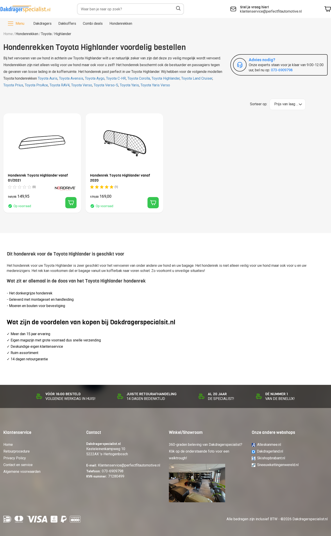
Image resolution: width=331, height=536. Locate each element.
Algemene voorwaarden (22, 471)
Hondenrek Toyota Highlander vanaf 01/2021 (38, 178)
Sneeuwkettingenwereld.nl (278, 465)
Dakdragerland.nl (270, 451)
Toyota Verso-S (106, 85)
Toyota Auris (47, 78)
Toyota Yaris (129, 85)
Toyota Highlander (166, 78)
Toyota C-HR (116, 78)
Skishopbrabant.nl (271, 458)
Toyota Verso (81, 85)
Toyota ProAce (36, 85)
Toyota (46, 34)
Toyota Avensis (71, 78)
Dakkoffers (67, 23)
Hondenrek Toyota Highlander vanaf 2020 (120, 178)
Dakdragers (42, 23)
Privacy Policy (14, 458)
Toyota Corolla (138, 78)
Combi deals (93, 23)
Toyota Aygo (94, 78)
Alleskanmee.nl (269, 444)
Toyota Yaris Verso (155, 85)
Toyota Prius (13, 85)
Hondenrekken (120, 23)
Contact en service (18, 465)
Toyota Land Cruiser (196, 78)
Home (8, 34)
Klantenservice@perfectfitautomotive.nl (129, 465)
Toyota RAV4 (60, 85)
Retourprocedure (16, 451)
